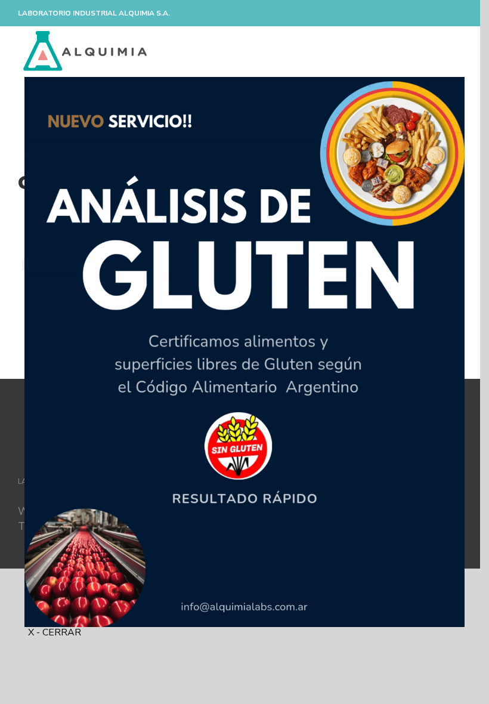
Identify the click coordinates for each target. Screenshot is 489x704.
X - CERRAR (54, 632)
